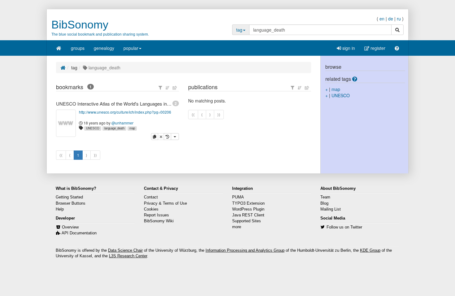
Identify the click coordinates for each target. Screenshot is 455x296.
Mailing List (330, 209)
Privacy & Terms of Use (165, 203)
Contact (151, 197)
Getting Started (69, 197)
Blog (324, 203)
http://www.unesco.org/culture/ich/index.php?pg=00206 (125, 112)
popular (131, 48)
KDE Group (370, 250)
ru (399, 18)
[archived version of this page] (167, 136)
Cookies (151, 209)
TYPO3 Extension (248, 203)
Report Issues (156, 215)
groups (77, 48)
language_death (114, 128)
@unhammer (122, 122)
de (390, 18)
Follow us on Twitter (344, 227)
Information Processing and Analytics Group (245, 250)
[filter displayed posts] (160, 87)
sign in (348, 48)
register (377, 48)
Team (325, 197)
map (132, 128)
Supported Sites (246, 221)
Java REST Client (248, 215)
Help (60, 209)
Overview (70, 227)
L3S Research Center (128, 256)
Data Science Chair (125, 250)
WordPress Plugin (248, 209)
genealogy (104, 48)
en (381, 18)
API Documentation (79, 233)
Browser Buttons (70, 203)
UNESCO (92, 128)
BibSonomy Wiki (159, 221)
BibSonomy (79, 24)
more (236, 227)
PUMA (238, 197)
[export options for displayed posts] (175, 87)
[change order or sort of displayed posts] (167, 87)
